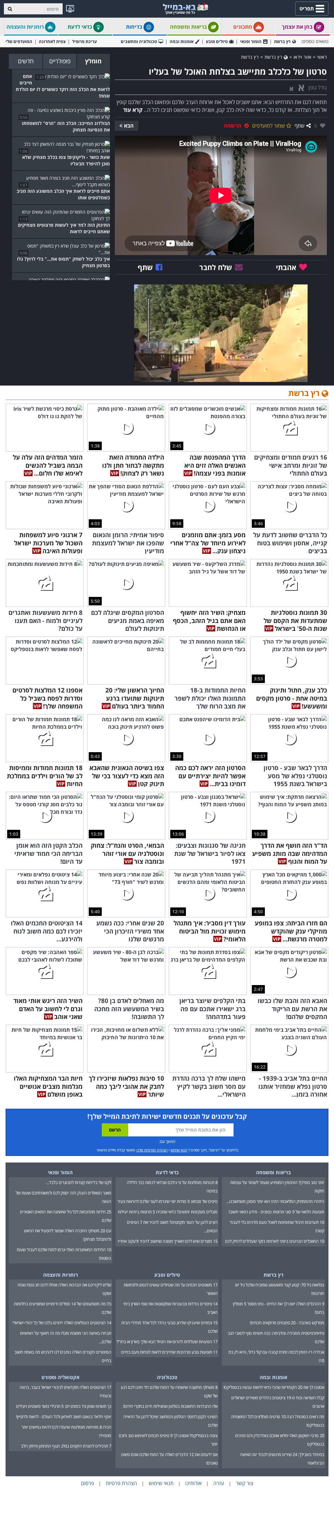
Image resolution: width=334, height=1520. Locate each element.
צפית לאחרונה (52, 41)
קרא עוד (133, 110)
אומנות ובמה (181, 41)
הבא (129, 125)
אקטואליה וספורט (60, 1377)
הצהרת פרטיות (121, 1483)
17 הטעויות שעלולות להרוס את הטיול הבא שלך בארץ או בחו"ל (167, 1342)
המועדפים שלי (19, 41)
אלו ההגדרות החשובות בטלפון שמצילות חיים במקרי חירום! (170, 1406)
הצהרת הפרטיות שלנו (152, 1150)
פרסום (87, 1483)
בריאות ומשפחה (189, 26)
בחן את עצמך (298, 26)
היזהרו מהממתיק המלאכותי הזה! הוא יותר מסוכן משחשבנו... (275, 1201)
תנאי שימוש (179, 1150)
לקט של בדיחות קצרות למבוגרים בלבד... (78, 1182)
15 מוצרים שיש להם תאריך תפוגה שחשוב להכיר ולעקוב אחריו (168, 1241)
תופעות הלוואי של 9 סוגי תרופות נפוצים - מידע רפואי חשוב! (276, 1212)
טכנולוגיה (167, 1377)
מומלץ (93, 61)
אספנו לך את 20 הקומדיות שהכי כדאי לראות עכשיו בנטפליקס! (273, 1387)
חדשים (26, 61)
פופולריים (59, 61)
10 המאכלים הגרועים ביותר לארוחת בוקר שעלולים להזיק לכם (274, 1241)
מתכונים (243, 26)
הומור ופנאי (251, 41)
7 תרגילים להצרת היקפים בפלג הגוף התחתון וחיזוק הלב (66, 1446)
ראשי (322, 57)
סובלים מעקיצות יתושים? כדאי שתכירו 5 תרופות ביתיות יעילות (168, 1212)
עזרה (218, 1483)
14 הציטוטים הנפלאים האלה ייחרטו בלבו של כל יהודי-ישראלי (61, 1323)
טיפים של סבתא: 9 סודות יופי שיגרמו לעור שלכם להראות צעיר (167, 1201)
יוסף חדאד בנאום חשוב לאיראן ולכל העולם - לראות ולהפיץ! (63, 1417)
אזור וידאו (302, 57)
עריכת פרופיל (84, 41)
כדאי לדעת (80, 26)
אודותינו (193, 1483)
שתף (300, 125)
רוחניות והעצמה (26, 26)
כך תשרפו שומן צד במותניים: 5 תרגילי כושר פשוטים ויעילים (63, 1406)
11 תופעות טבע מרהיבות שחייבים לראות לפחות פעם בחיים (169, 1352)
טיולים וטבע (217, 41)
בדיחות (135, 26)
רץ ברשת (282, 41)
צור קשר (244, 1483)
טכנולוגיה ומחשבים (139, 41)
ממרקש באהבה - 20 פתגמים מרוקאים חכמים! (287, 1323)
